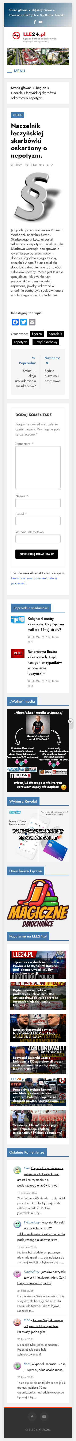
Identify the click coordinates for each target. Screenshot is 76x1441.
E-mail (21, 514)
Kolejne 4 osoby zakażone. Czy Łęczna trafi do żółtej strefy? (46, 624)
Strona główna (18, 10)
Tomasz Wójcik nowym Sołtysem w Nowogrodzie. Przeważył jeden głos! (40, 1326)
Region (17, 115)
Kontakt (59, 15)
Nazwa (21, 496)
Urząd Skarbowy (45, 341)
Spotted (45, 15)
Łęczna (37, 333)
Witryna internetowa (29, 531)
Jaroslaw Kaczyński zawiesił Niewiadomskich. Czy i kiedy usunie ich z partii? (41, 1278)
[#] (38, 56)
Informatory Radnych (22, 15)
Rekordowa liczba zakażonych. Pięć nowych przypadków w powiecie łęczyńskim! (45, 662)
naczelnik (55, 333)
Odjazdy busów (42, 10)
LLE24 (18, 165)
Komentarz (24, 443)
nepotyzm (20, 341)
